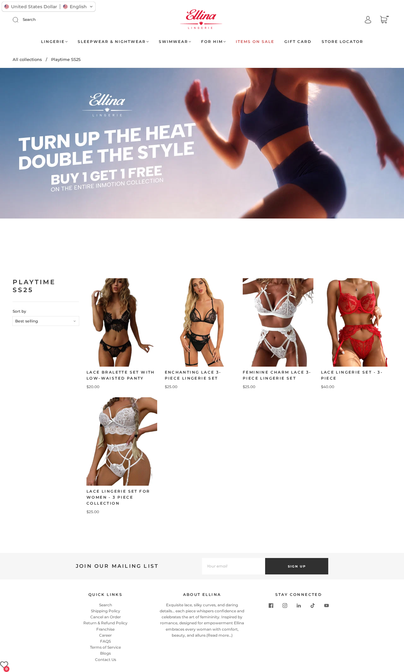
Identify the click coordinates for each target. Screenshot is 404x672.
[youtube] (326, 606)
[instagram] (285, 606)
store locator (342, 41)
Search (29, 19)
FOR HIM (212, 41)
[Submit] (20, 20)
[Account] (368, 20)
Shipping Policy (105, 611)
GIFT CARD (298, 41)
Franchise (105, 629)
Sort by (19, 311)
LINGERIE (53, 41)
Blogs (105, 653)
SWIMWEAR (173, 41)
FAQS (105, 641)
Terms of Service (105, 647)
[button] (49, 7)
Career (105, 635)
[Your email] (233, 566)
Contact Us (105, 659)
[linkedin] (299, 606)
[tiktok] (312, 606)
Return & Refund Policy (105, 623)
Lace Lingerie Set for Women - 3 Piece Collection (118, 497)
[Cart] (383, 20)
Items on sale (255, 41)
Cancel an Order (105, 617)
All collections (27, 59)
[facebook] (271, 606)
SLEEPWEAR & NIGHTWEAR (112, 41)
